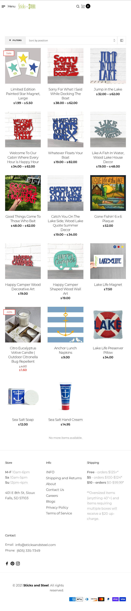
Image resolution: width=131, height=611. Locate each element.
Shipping (93, 462)
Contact (10, 535)
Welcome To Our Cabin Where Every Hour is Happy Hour (23, 157)
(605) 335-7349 (28, 551)
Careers (52, 496)
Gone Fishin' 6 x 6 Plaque (108, 218)
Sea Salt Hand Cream (65, 420)
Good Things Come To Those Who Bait (23, 218)
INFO (50, 472)
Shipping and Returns (64, 478)
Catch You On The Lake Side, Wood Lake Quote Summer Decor (65, 223)
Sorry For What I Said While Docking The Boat (65, 93)
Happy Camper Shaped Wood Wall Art (65, 289)
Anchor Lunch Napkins (65, 350)
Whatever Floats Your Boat (65, 155)
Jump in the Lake (108, 89)
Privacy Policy (57, 507)
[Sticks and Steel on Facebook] (7, 563)
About (51, 484)
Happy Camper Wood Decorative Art (23, 287)
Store (8, 462)
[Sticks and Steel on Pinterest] (12, 563)
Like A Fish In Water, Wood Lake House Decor (108, 157)
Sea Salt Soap (23, 420)
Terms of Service (59, 513)
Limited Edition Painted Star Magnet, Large (23, 93)
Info (48, 462)
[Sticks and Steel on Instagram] (18, 563)
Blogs (50, 501)
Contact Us (55, 490)
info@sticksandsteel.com (35, 545)
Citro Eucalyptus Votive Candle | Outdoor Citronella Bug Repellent (23, 354)
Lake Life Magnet (108, 285)
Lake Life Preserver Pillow (108, 350)
